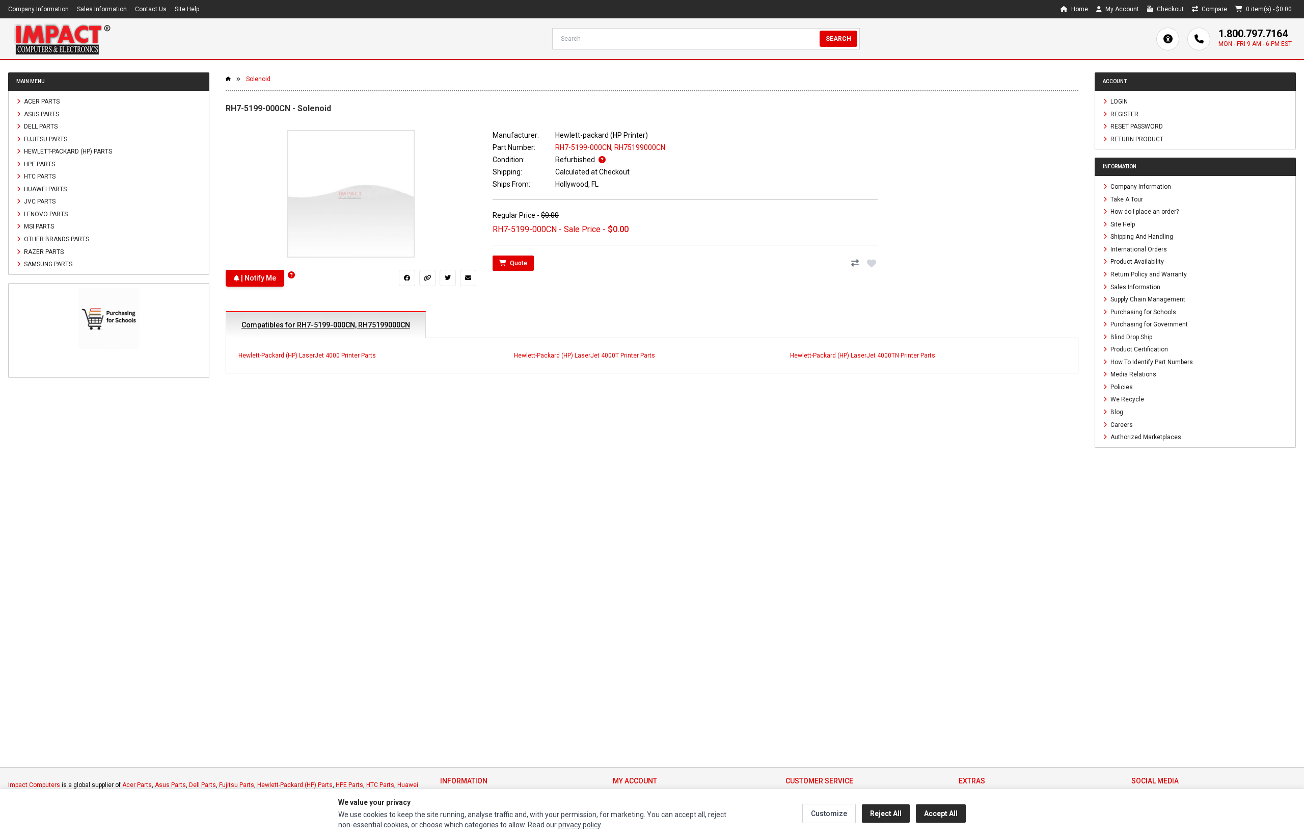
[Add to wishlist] (871, 263)
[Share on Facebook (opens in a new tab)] (407, 278)
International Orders (1138, 248)
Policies (1121, 386)
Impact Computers (34, 785)
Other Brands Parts (55, 239)
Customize (829, 813)
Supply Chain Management (1147, 299)
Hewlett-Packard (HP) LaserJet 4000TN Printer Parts (862, 355)
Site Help (187, 9)
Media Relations (1132, 374)
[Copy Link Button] (427, 278)
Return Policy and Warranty (1148, 274)
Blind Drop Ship (1130, 336)
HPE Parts (38, 163)
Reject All (886, 813)
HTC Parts (39, 176)
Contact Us (151, 9)
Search (838, 38)
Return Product (1136, 138)
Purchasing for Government (1148, 324)
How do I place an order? (1144, 211)
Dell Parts (40, 126)
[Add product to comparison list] (855, 263)
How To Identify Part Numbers (1151, 361)
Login (1118, 101)
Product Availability (1136, 261)
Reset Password (1136, 126)
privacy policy (579, 825)
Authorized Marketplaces (1145, 437)
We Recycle (1126, 399)
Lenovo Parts (45, 213)
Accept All (941, 813)
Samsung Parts (47, 264)
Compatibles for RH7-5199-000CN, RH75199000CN (325, 325)
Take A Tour (1126, 198)
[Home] (62, 38)
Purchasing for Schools (1142, 311)
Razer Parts (43, 251)
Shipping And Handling (1141, 236)
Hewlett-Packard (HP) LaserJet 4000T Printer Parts (584, 355)
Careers (1121, 424)
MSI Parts (38, 226)
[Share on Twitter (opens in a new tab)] (448, 278)
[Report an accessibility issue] (1167, 39)
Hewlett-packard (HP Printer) (601, 135)
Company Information (38, 9)
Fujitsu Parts (44, 138)
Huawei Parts (44, 188)
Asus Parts (40, 113)
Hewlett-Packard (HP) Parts (67, 151)
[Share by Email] (468, 278)
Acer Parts (41, 101)
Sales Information (102, 9)
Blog (1116, 412)
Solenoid (258, 79)
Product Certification (1138, 349)
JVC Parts (39, 201)
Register (1123, 113)
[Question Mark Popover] (291, 275)
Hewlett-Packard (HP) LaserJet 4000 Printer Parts (307, 355)
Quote (517, 263)
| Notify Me (257, 278)
